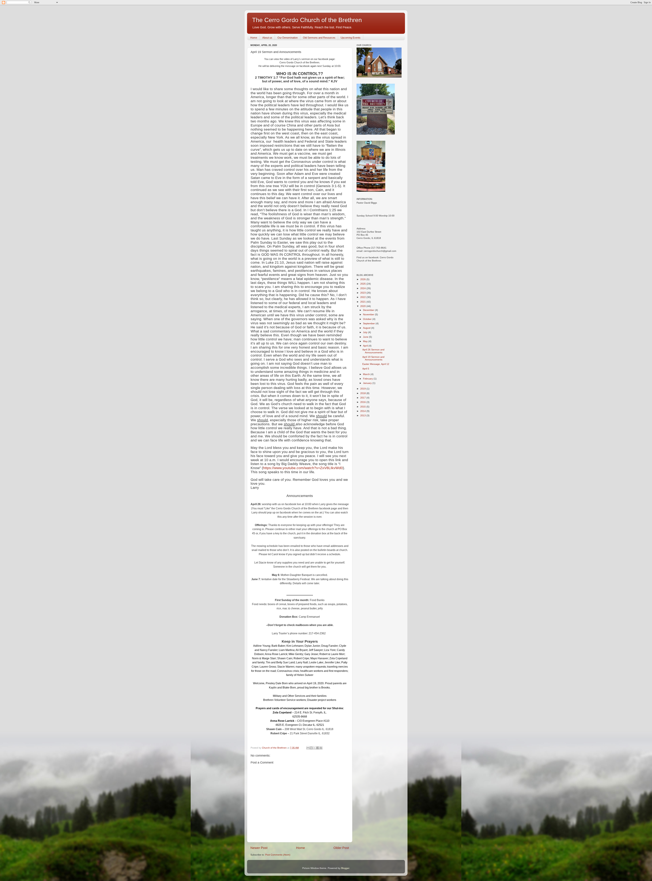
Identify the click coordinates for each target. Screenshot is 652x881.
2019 (363, 388)
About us (267, 37)
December (369, 310)
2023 (363, 293)
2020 (363, 306)
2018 (363, 393)
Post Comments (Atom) (277, 854)
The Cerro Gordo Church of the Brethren (307, 19)
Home (253, 37)
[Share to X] (314, 748)
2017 (363, 397)
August (367, 328)
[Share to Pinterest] (321, 748)
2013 (363, 415)
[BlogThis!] (311, 748)
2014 (363, 411)
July (365, 332)
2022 (363, 297)
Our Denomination (287, 37)
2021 (363, 302)
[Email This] (308, 748)
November (369, 314)
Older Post (341, 848)
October (367, 319)
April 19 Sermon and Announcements (373, 358)
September (369, 323)
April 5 (365, 368)
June (366, 337)
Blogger (345, 868)
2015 (363, 406)
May (365, 341)
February (368, 378)
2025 (363, 284)
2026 (363, 279)
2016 (363, 402)
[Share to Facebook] (317, 748)
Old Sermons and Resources (319, 37)
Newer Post (258, 848)
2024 (363, 288)
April (365, 345)
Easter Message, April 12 (375, 364)
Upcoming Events (350, 37)
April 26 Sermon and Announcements (373, 351)
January (367, 383)
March (366, 374)
